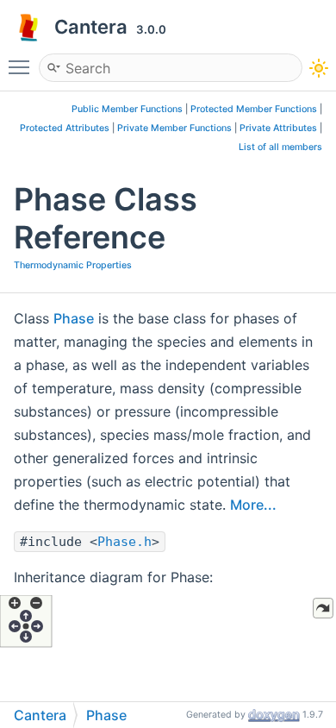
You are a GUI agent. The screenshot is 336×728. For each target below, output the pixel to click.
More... (253, 504)
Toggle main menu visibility (22, 66)
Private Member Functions (174, 128)
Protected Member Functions (253, 109)
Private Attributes (278, 128)
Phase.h (124, 541)
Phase (73, 318)
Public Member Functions (127, 109)
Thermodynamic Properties (73, 265)
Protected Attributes (64, 128)
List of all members (280, 147)
